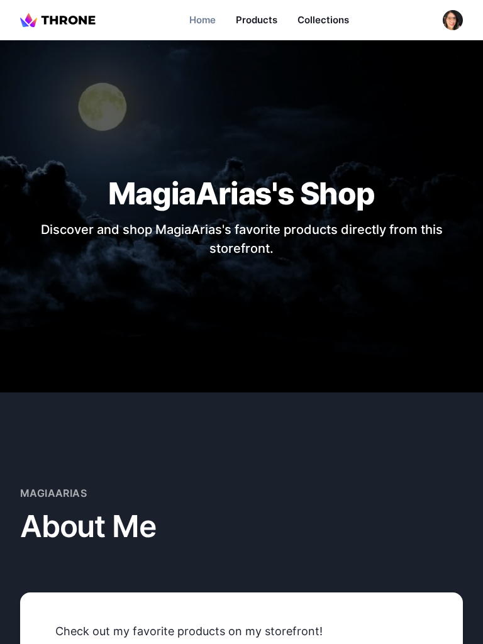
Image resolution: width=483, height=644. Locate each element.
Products (256, 20)
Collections (323, 20)
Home (202, 20)
